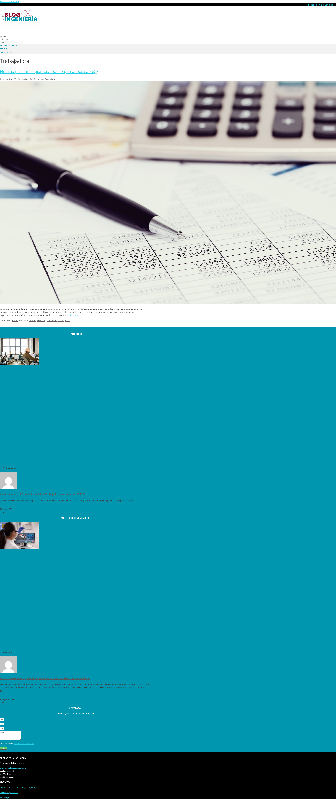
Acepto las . (19, 743)
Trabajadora (64, 320)
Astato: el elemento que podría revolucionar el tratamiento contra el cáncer (45, 678)
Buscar (3, 36)
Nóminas (41, 320)
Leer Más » (5, 506)
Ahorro (15, 320)
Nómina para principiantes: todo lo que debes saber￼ (49, 71)
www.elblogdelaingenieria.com (13, 768)
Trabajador (52, 320)
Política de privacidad (9, 792)
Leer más (74, 315)
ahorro (32, 320)
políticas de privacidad (24, 743)
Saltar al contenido (9, 1)
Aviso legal (4, 797)
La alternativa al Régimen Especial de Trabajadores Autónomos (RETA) (42, 494)
